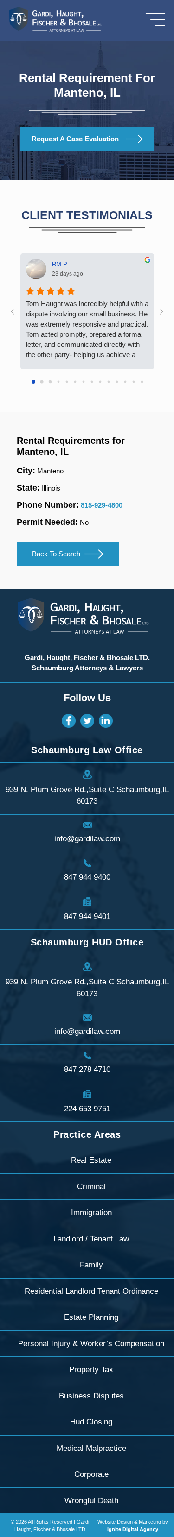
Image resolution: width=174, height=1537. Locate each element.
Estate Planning (91, 1317)
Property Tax (91, 1369)
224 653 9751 (87, 1108)
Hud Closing (91, 1421)
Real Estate (91, 1160)
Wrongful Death (91, 1500)
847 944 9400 (87, 877)
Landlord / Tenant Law (91, 1239)
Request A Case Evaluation (75, 139)
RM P (59, 264)
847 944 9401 (87, 916)
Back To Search (56, 554)
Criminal (91, 1186)
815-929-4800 (101, 505)
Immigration (91, 1212)
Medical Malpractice (91, 1448)
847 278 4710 (87, 1069)
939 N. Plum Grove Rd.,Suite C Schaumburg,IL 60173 (87, 795)
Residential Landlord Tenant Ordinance (91, 1291)
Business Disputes (91, 1396)
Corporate (91, 1474)
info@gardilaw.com (87, 838)
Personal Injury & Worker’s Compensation (91, 1343)
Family (91, 1264)
